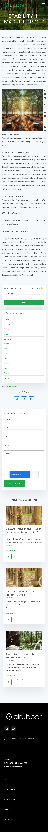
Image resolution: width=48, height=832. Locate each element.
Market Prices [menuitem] (9, 789)
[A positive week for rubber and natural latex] (24, 640)
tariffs (6, 368)
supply (6, 358)
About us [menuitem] (7, 809)
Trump (6, 363)
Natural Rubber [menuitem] (10, 799)
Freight (7, 324)
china (6, 353)
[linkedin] (6, 728)
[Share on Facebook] (31, 399)
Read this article (11, 550)
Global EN (8, 339)
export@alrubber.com (13, 767)
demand (7, 348)
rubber (6, 343)
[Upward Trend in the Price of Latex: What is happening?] (24, 515)
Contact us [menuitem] (8, 819)
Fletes (6, 378)
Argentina (8, 373)
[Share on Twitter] (17, 399)
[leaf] (13, 728)
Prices (6, 329)
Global (6, 319)
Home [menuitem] (6, 779)
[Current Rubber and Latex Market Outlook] (24, 577)
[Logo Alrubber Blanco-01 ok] (15, 5)
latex (6, 334)
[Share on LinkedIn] (24, 399)
